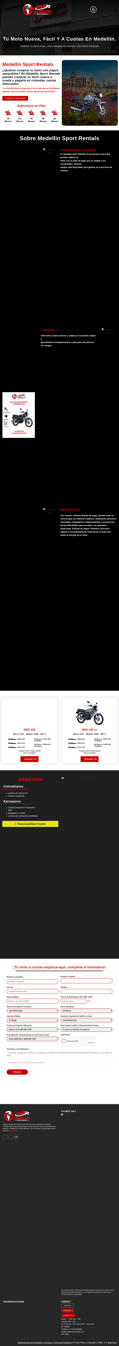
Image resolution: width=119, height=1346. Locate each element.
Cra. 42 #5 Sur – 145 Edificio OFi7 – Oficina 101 (77, 1324)
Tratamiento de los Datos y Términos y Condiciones (26, 1062)
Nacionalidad (13, 997)
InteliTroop (112, 1343)
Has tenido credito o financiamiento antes (80, 1025)
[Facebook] (5, 1137)
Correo (10, 987)
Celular (64, 987)
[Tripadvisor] (16, 1137)
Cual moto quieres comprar (20, 1007)
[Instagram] (10, 1137)
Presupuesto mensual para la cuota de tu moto (28, 1035)
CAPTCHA (65, 1035)
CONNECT (66, 1302)
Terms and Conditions (63, 1343)
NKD (82, 1094)
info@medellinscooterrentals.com (72, 1332)
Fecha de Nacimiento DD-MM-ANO (77, 997)
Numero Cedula (68, 976)
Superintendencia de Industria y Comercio (35, 1343)
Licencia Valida (14, 1016)
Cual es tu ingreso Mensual (20, 1025)
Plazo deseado (68, 1007)
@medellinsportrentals (13, 1302)
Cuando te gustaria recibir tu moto (77, 1016)
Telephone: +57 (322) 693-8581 (71, 1329)
